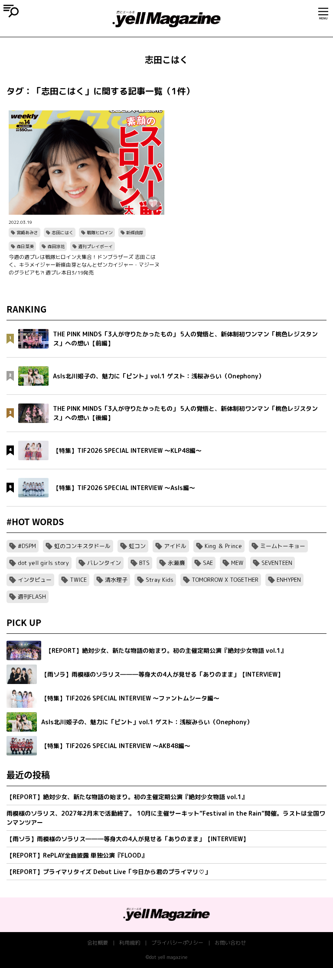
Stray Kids (159, 580)
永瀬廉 (176, 563)
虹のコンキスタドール (82, 546)
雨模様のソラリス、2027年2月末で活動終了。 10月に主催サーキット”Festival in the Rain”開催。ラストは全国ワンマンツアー (166, 817)
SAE (208, 563)
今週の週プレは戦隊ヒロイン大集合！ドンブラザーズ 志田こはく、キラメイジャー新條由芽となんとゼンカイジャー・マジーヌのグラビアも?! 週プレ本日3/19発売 (84, 264)
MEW (237, 563)
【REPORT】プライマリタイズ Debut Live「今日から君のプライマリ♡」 (109, 872)
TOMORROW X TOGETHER (225, 580)
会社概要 (97, 942)
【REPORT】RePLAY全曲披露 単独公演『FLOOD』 (77, 855)
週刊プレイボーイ (95, 246)
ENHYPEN (289, 580)
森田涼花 (56, 246)
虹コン (137, 546)
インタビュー (35, 580)
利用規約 (129, 942)
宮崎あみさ (27, 232)
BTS (144, 563)
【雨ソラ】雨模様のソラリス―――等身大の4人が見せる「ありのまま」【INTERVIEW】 (128, 839)
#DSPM (27, 546)
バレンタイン (104, 563)
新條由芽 (135, 232)
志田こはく (62, 232)
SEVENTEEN (276, 563)
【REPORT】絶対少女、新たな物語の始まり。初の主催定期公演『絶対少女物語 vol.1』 (127, 797)
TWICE (78, 580)
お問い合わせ (230, 942)
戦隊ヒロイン (100, 232)
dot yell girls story (43, 563)
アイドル (175, 546)
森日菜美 (25, 246)
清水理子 (116, 580)
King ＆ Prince (223, 546)
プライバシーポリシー (177, 942)
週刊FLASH (32, 596)
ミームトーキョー (282, 546)
